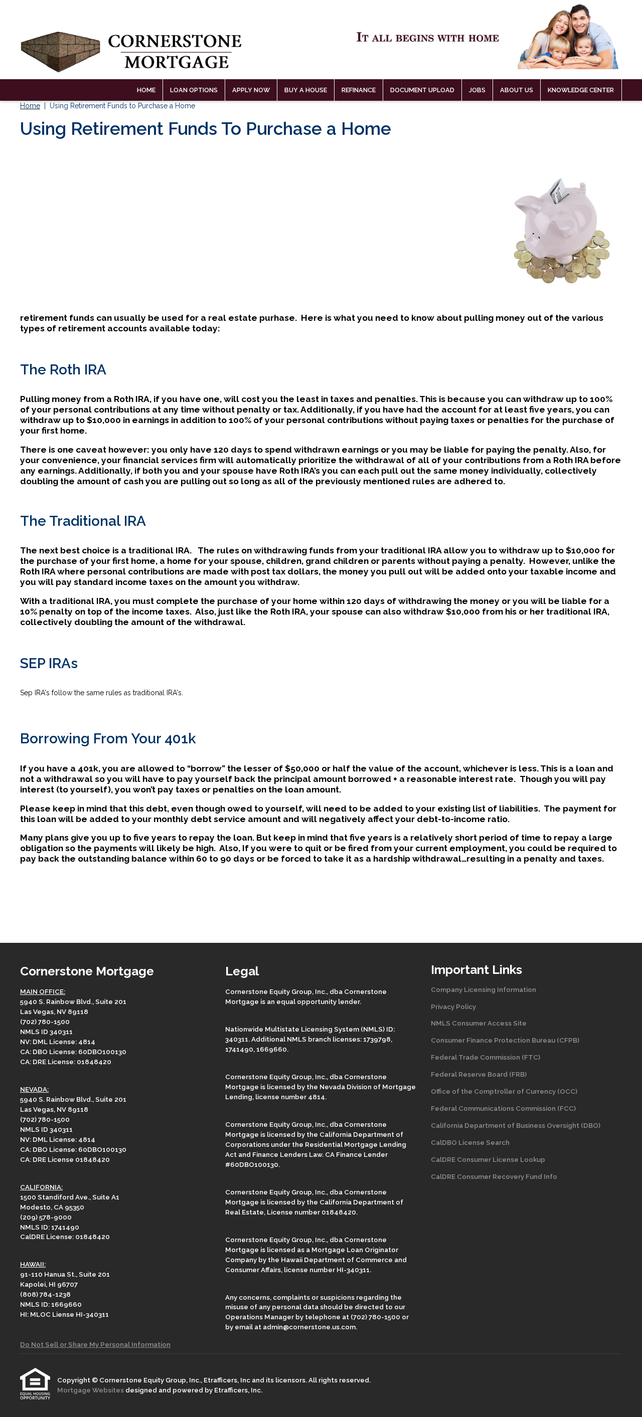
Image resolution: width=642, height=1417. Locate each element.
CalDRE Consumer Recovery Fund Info (494, 1176)
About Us (516, 90)
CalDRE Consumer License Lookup (488, 1159)
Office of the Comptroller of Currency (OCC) (504, 1091)
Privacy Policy (453, 1006)
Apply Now (251, 90)
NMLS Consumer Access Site (479, 1023)
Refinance (359, 90)
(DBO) (589, 1125)
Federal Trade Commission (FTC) (485, 1057)
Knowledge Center (581, 90)
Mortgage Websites (91, 1390)
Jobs (477, 90)
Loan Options (194, 90)
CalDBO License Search (470, 1142)
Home (146, 90)
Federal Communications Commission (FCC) (503, 1108)
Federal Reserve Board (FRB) (479, 1074)
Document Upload (422, 90)
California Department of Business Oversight (505, 1125)
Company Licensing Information (483, 989)
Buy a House (305, 90)
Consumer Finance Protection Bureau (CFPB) (505, 1040)
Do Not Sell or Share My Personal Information (95, 1344)
